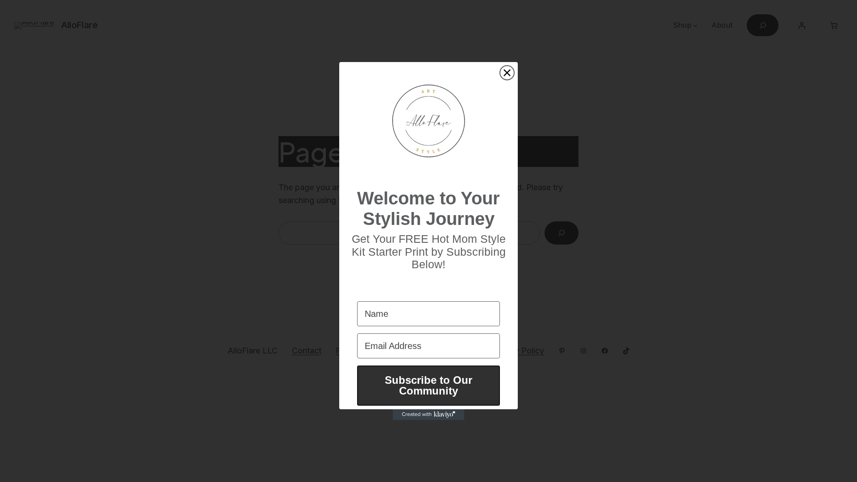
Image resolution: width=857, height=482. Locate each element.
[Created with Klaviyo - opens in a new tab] (428, 414)
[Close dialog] (507, 73)
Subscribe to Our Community (428, 385)
